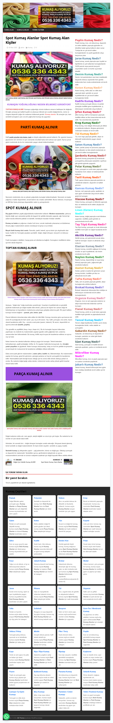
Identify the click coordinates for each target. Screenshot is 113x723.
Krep (85, 498)
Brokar (61, 561)
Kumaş (30, 47)
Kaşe (11, 652)
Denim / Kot (63, 541)
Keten (36, 521)
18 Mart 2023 (13, 47)
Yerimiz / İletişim (38, 30)
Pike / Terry (63, 631)
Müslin (36, 631)
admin (22, 47)
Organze (86, 588)
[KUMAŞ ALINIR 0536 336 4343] (56, 26)
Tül (60, 588)
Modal (85, 561)
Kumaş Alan (9, 30)
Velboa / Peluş (15, 631)
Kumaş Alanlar (23, 30)
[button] (6, 716)
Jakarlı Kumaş (40, 561)
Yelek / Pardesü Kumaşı (93, 692)
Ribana (37, 588)
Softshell (37, 608)
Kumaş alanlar (50, 114)
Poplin (86, 631)
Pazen (11, 672)
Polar (85, 541)
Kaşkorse (87, 652)
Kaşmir (86, 521)
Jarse (11, 588)
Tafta (11, 608)
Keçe (11, 561)
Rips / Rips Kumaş (41, 652)
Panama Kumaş (65, 672)
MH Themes (21, 718)
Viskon (61, 498)
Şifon (11, 541)
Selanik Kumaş (89, 672)
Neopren (62, 608)
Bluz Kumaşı (39, 692)
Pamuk (12, 498)
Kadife (36, 541)
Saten (11, 521)
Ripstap (62, 652)
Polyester (38, 498)
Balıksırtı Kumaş (41, 672)
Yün (60, 521)
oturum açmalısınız (28, 483)
